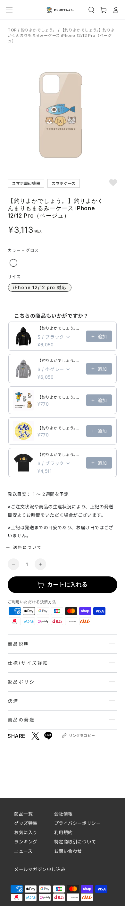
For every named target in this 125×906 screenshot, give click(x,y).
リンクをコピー (82, 735)
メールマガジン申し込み (39, 869)
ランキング (26, 841)
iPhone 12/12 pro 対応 (39, 287)
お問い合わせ (68, 851)
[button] (91, 9)
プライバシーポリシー (77, 823)
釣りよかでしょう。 (39, 30)
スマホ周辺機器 (26, 183)
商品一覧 (23, 813)
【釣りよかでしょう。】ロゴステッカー (60, 428)
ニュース (23, 851)
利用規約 (63, 832)
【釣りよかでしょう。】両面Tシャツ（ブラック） (60, 454)
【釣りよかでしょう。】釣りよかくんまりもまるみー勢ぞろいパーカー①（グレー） (60, 360)
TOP (13, 30)
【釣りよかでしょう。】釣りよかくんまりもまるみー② (60, 397)
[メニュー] (9, 9)
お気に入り (26, 832)
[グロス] (13, 263)
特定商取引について (75, 841)
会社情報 (63, 813)
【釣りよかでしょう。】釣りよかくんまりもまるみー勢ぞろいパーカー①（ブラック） (60, 328)
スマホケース (64, 183)
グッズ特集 (26, 823)
